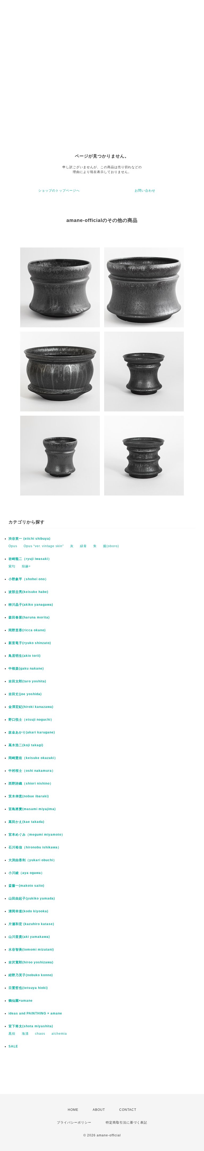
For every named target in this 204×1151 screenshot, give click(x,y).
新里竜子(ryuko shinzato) (29, 643)
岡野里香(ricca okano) (27, 630)
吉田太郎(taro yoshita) (27, 681)
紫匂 (11, 566)
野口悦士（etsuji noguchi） (31, 719)
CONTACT (127, 1110)
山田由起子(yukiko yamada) (31, 898)
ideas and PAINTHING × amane (35, 1013)
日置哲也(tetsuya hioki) (28, 988)
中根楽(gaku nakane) (26, 668)
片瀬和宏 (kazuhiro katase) (31, 924)
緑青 (83, 546)
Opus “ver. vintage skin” (44, 546)
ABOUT (99, 1110)
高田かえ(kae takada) (26, 822)
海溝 (25, 1034)
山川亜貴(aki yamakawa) (29, 937)
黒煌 (11, 1034)
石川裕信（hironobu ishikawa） (34, 847)
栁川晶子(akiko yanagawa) (30, 605)
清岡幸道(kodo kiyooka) (28, 911)
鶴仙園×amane (20, 1001)
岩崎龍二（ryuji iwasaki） (30, 559)
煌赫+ (26, 566)
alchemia (59, 1034)
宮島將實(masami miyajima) (32, 809)
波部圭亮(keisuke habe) (28, 592)
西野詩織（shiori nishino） (30, 783)
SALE (13, 1046)
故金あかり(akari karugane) (31, 732)
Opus (12, 546)
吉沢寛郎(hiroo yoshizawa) (30, 962)
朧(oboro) (111, 546)
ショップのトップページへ (59, 190)
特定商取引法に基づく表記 (126, 1122)
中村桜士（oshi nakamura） (31, 771)
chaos (40, 1034)
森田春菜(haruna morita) (29, 617)
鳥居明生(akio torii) (24, 656)
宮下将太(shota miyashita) (30, 1026)
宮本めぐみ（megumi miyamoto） (36, 834)
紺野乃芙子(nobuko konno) (30, 975)
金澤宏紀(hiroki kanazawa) (30, 707)
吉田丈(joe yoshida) (25, 694)
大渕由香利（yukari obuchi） (32, 860)
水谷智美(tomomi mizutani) (31, 949)
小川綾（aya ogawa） (26, 873)
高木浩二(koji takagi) (25, 745)
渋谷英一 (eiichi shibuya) (29, 539)
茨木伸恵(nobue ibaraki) (28, 796)
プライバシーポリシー (74, 1122)
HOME (73, 1110)
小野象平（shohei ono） (28, 579)
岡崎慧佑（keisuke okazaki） (33, 758)
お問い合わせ (145, 190)
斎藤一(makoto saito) (26, 886)
